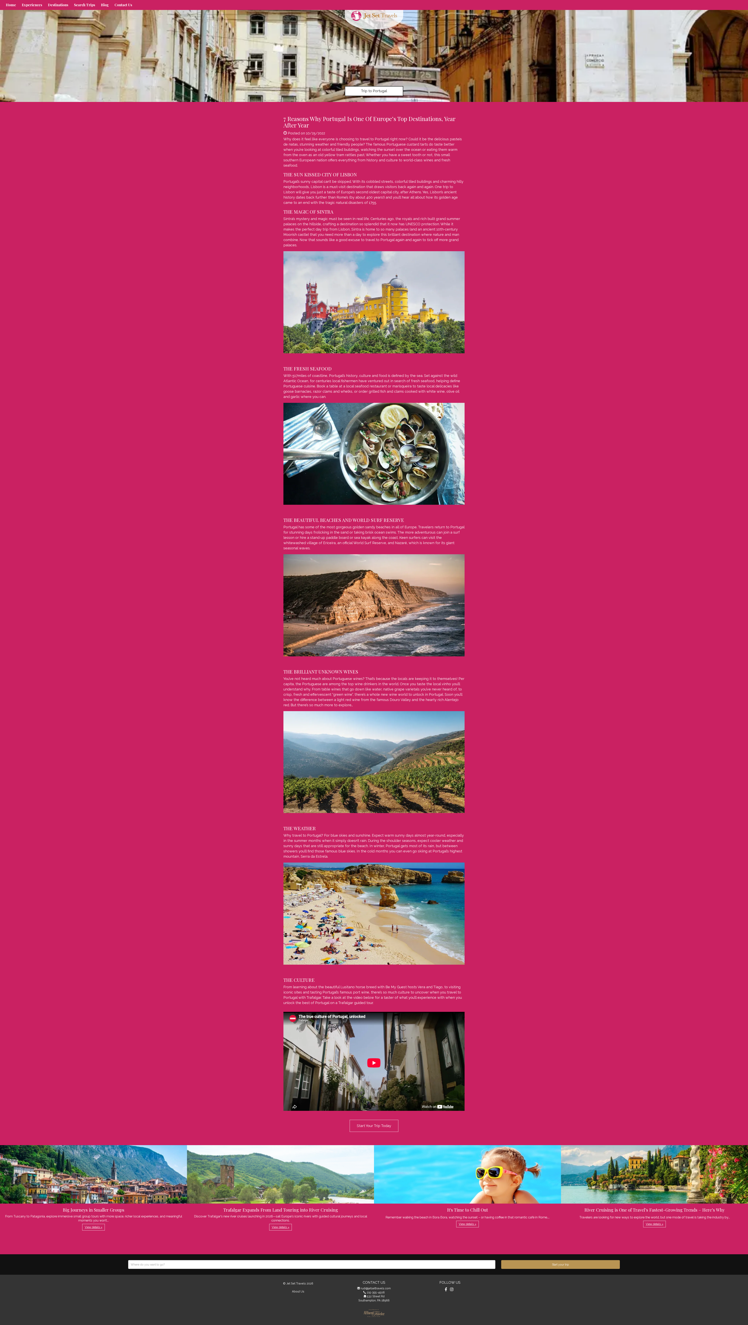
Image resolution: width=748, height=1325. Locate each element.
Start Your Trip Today (374, 1126)
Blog (105, 5)
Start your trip (560, 1264)
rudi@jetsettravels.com (376, 1288)
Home (11, 5)
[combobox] (311, 1264)
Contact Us (123, 5)
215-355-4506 (376, 1292)
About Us (298, 1291)
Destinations (58, 5)
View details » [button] (93, 1227)
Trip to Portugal (374, 91)
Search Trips (84, 5)
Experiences (32, 5)
